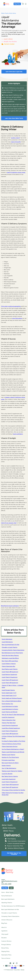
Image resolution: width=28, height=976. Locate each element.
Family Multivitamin (7, 639)
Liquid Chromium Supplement (10, 725)
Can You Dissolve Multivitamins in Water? (13, 749)
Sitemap (22, 969)
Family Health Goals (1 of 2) (9, 693)
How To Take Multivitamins (9, 768)
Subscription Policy (6, 955)
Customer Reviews (6, 941)
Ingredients (4, 930)
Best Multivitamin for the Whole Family (12, 652)
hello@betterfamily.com (9, 881)
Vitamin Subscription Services (9, 746)
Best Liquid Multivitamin (7, 899)
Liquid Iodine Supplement (8, 779)
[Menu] (25, 4)
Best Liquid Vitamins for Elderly (10, 763)
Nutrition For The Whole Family (10, 757)
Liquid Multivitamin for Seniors (10, 709)
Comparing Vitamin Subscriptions (10, 916)
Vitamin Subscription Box (8, 666)
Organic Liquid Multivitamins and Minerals (13, 752)
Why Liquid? (4, 934)
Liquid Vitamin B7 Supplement (10, 787)
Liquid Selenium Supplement (9, 674)
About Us (3, 927)
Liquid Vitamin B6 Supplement (10, 672)
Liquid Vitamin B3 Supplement (10, 682)
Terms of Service (5, 958)
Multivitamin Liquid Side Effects (10, 658)
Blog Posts (4, 923)
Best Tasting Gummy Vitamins (10, 776)
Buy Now (4, 888)
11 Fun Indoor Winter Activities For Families (13, 790)
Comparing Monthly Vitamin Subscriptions (13, 650)
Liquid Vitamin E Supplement (9, 677)
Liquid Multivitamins (7, 642)
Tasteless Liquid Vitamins (8, 754)
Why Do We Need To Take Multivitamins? (13, 714)
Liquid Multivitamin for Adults (10, 706)
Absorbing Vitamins (6, 902)
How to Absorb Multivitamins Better (11, 701)
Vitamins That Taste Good (9, 722)
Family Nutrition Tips (7, 703)
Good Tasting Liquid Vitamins (9, 669)
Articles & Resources (6, 919)
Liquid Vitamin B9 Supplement (10, 733)
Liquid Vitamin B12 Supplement (10, 784)
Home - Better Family (7, 892)
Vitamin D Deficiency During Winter (11, 743)
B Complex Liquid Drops (8, 760)
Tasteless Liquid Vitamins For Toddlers (12, 771)
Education (4, 937)
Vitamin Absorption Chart (8, 720)
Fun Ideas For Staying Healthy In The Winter (13, 741)
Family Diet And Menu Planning (10, 655)
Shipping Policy (5, 951)
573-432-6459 (6, 884)
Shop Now (17, 4)
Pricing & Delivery (6, 944)
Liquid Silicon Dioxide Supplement (11, 728)
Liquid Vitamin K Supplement (9, 782)
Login (11, 888)
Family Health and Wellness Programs (12, 698)
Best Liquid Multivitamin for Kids (10, 644)
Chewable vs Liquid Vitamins (9, 647)
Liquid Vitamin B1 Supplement (10, 680)
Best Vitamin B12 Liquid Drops (10, 661)
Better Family (10, 969)
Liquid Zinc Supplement (8, 717)
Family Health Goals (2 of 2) (9, 695)
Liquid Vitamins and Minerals (9, 712)
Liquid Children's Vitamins (9, 663)
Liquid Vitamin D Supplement (10, 731)
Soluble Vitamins (6, 765)
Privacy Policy (17, 969)
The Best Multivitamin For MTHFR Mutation (13, 906)
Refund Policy (5, 948)
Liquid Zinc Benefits (7, 773)
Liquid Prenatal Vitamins (8, 690)
